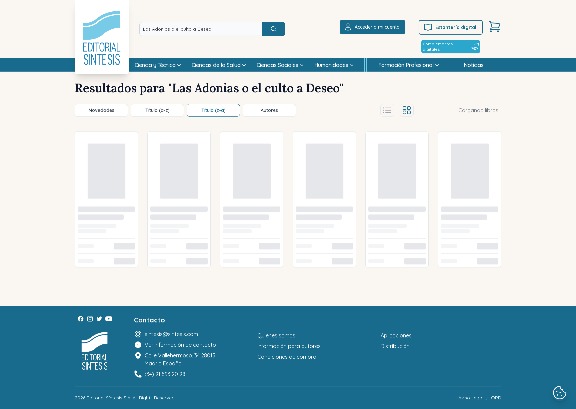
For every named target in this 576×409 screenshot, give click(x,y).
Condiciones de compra (286, 247)
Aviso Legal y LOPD (479, 289)
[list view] (391, 110)
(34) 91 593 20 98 (165, 265)
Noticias (474, 65)
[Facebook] (80, 209)
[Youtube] (108, 209)
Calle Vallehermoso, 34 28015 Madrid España (180, 250)
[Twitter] (99, 209)
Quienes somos (276, 226)
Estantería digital (455, 27)
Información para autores (289, 237)
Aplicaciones (396, 226)
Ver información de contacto (180, 235)
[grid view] (411, 110)
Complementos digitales (438, 46)
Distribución (395, 237)
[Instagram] (90, 209)
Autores (269, 110)
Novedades (101, 110)
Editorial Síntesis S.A (108, 289)
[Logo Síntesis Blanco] (94, 241)
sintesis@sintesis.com (171, 225)
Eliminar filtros (99, 152)
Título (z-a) (213, 110)
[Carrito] (494, 26)
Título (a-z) (157, 110)
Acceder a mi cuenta (377, 27)
